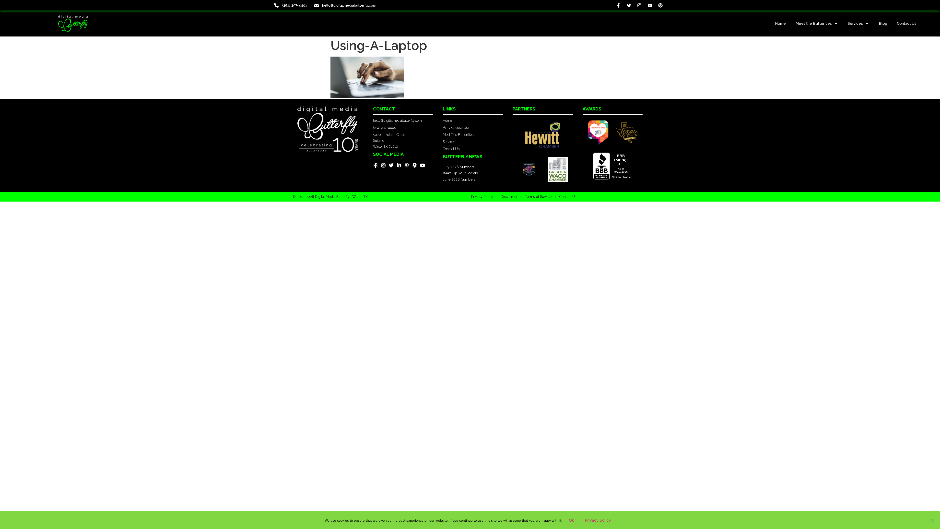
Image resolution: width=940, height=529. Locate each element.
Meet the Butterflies (814, 23)
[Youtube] (650, 5)
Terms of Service (538, 197)
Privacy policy (598, 520)
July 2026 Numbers (458, 167)
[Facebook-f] (618, 5)
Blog (883, 23)
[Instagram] (639, 5)
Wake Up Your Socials (460, 173)
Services (855, 23)
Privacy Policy (482, 197)
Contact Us (906, 23)
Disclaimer (509, 197)
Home (780, 23)
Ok (571, 520)
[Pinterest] (660, 5)
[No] (932, 520)
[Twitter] (628, 5)
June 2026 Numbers (459, 179)
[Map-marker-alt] (414, 165)
